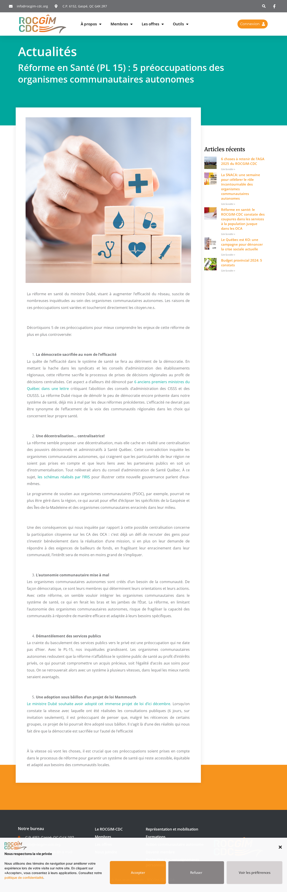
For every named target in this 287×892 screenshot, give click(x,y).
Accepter (138, 872)
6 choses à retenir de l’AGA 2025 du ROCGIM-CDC (242, 161)
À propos (89, 23)
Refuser (196, 872)
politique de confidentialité (23, 877)
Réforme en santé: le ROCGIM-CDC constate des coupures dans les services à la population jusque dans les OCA (243, 219)
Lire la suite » (228, 169)
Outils (178, 23)
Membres (119, 23)
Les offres (150, 23)
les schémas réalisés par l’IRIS (64, 476)
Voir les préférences (254, 872)
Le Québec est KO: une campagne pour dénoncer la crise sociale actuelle (242, 244)
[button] (280, 847)
